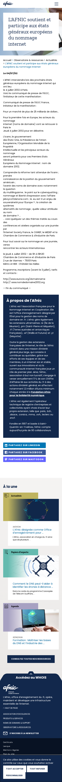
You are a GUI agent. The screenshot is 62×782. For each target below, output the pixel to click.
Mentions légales (11, 750)
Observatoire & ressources (28, 60)
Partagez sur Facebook (25, 452)
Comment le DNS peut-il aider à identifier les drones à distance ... (33, 585)
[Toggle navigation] (56, 4)
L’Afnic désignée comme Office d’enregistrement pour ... (32, 531)
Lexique (6, 746)
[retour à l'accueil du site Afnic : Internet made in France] (31, 689)
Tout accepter (14, 768)
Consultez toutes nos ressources (31, 659)
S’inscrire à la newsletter (24, 733)
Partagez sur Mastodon (26, 459)
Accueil (7, 60)
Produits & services (13, 718)
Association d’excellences (16, 714)
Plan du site (8, 754)
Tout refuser (37, 768)
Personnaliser (14, 775)
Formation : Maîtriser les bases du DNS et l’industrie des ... (32, 641)
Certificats (8, 742)
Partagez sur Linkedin (24, 445)
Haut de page (11, 708)
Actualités (51, 60)
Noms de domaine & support (16, 723)
